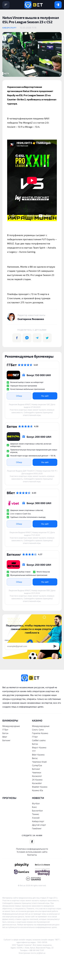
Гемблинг (37, 828)
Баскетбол (37, 810)
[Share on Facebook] (16, 337)
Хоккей (35, 817)
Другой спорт (39, 825)
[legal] (21, 864)
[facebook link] (32, 841)
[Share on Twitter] (47, 337)
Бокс (34, 807)
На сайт (45, 396)
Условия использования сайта (32, 852)
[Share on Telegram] (37, 337)
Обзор (19, 396)
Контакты (32, 855)
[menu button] (6, 4)
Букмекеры (10, 720)
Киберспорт (9, 28)
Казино (37, 720)
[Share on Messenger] (26, 337)
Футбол (36, 803)
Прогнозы (9, 797)
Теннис (35, 814)
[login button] (58, 4)
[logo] (33, 5)
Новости (38, 797)
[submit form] (55, 646)
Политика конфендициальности (32, 849)
